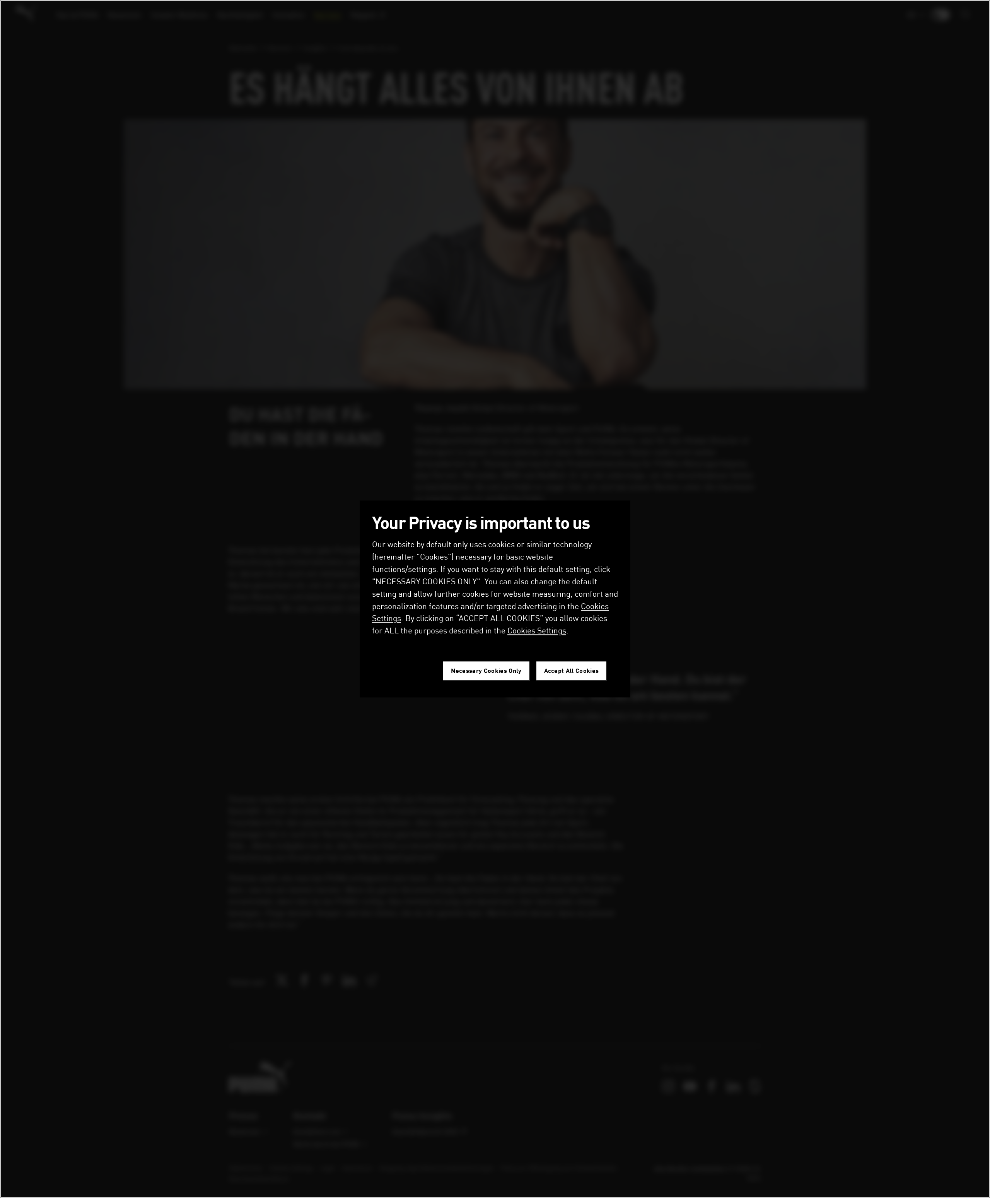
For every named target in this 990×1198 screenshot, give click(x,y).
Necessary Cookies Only (486, 670)
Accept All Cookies (571, 670)
